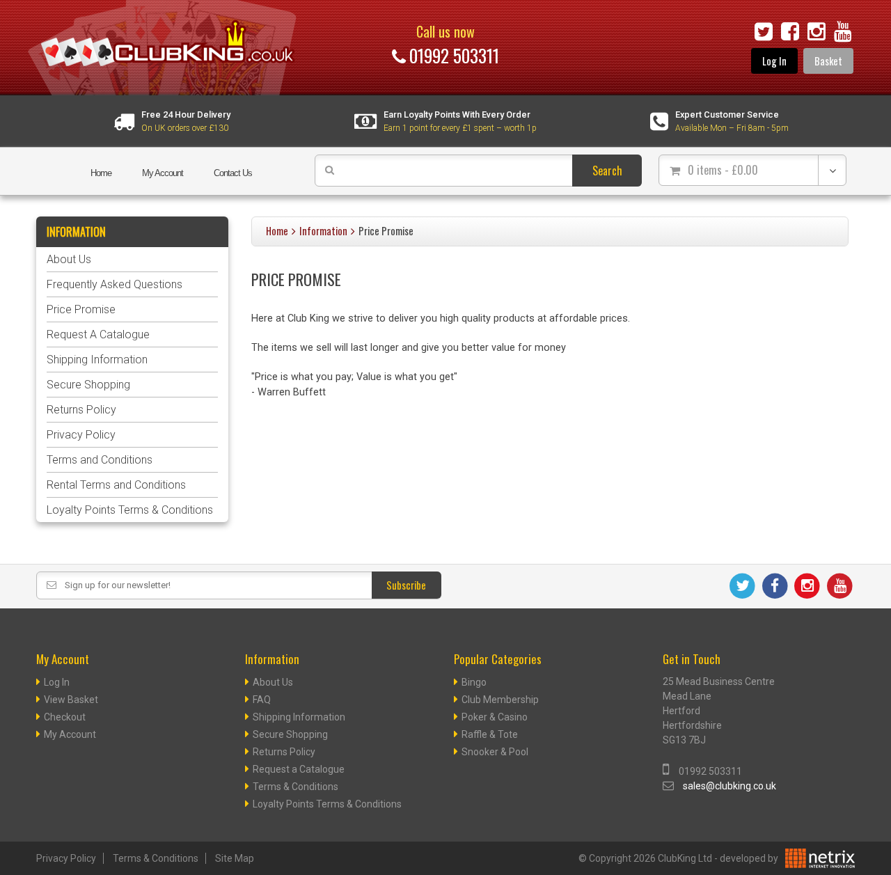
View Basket (71, 699)
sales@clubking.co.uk (729, 785)
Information (323, 230)
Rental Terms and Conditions (116, 484)
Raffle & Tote (490, 734)
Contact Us (233, 173)
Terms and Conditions (99, 459)
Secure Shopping (88, 384)
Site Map (234, 858)
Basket (828, 61)
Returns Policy (81, 409)
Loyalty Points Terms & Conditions (130, 510)
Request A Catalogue (98, 334)
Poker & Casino (495, 717)
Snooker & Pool (495, 751)
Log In (774, 61)
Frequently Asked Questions (114, 284)
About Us (69, 259)
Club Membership (500, 699)
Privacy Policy (81, 434)
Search (607, 170)
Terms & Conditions (295, 786)
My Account (162, 173)
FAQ (262, 699)
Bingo (474, 682)
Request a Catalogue (299, 769)
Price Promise (81, 309)
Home (100, 173)
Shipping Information (97, 359)
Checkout (65, 717)
